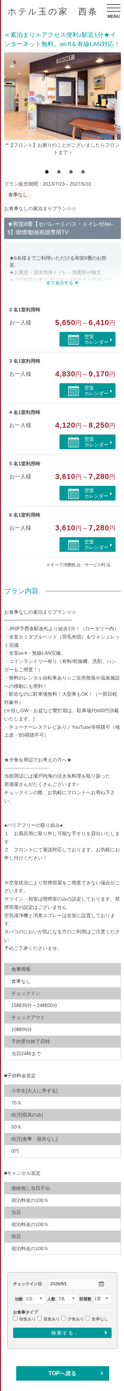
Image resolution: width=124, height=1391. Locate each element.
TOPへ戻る (62, 1373)
